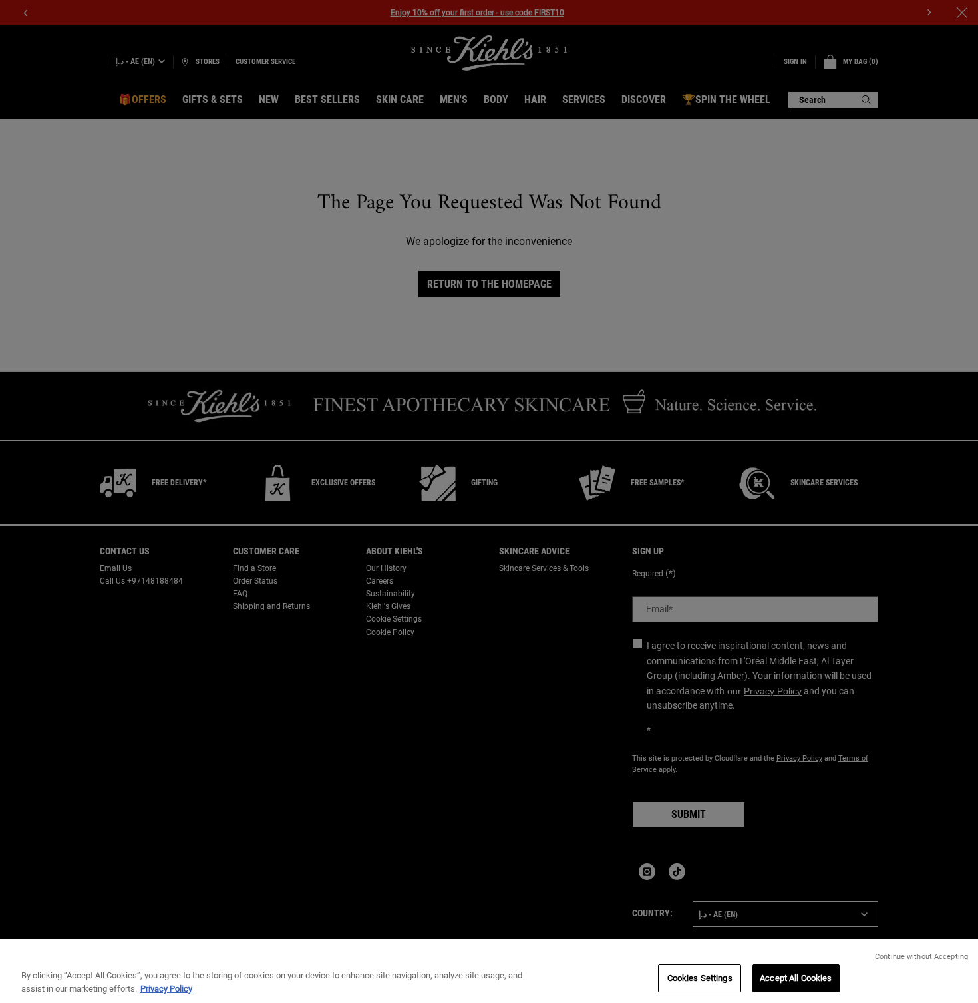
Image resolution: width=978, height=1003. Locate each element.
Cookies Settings (700, 978)
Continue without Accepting (921, 956)
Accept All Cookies (796, 978)
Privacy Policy (166, 989)
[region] (489, 971)
